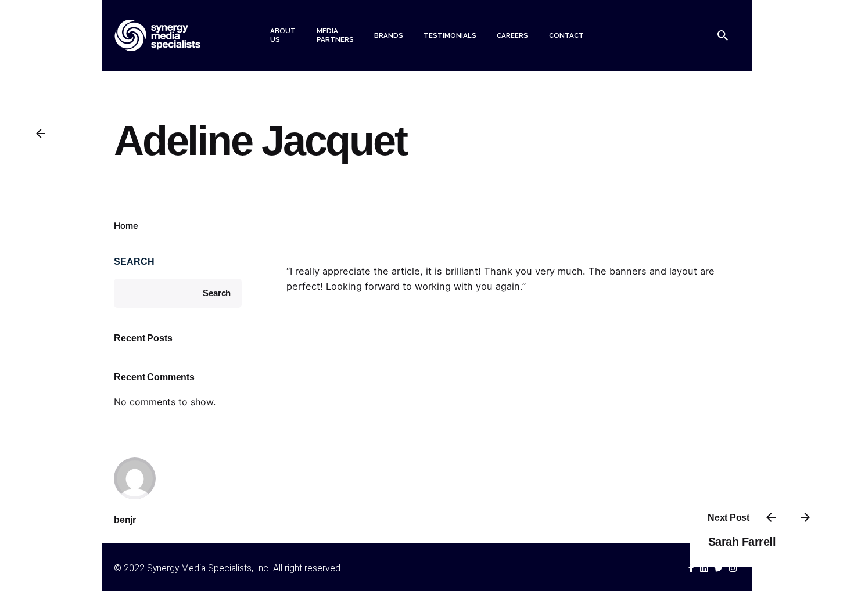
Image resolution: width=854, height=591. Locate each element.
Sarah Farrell (742, 541)
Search (134, 261)
